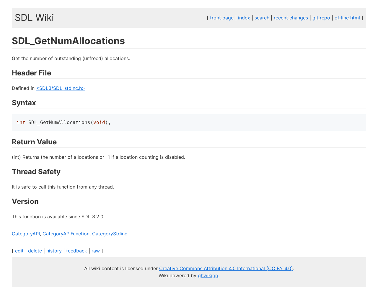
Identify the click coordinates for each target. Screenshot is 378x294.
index (244, 18)
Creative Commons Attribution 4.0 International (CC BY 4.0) (226, 268)
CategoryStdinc (109, 234)
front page (222, 18)
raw (96, 251)
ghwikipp (208, 275)
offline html (347, 18)
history (54, 251)
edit (19, 251)
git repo (321, 18)
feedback (76, 251)
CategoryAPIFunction (66, 234)
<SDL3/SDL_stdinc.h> (60, 88)
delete (35, 251)
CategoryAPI (26, 234)
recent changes (291, 18)
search (262, 18)
